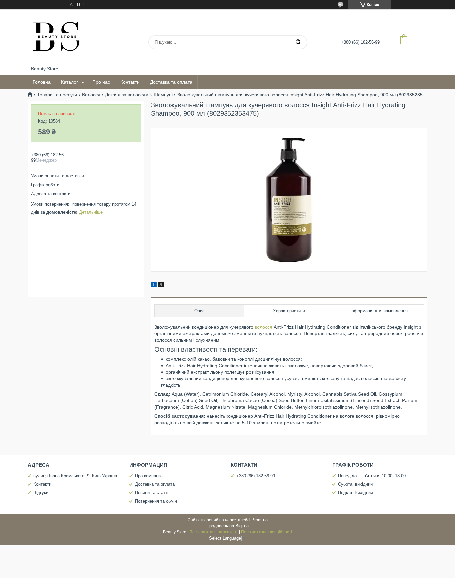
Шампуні (163, 94)
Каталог (69, 82)
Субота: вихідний (355, 484)
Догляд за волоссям (127, 94)
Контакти (130, 82)
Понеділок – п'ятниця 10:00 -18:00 (372, 475)
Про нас (101, 82)
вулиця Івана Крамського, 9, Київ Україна (75, 475)
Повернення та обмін (156, 501)
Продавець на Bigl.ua (227, 525)
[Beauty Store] (56, 38)
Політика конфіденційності (266, 532)
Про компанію (149, 475)
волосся (263, 327)
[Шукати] (298, 42)
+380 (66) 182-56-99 (255, 475)
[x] (161, 285)
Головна (42, 82)
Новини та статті (151, 492)
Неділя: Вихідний (355, 492)
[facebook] (154, 285)
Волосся (91, 94)
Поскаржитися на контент (213, 532)
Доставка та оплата (171, 82)
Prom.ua (259, 519)
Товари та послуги (57, 94)
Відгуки (40, 492)
